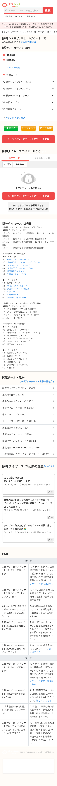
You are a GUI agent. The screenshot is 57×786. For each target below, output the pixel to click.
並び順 (7, 164)
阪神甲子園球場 (28, 42)
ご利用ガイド (30, 16)
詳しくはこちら (43, 700)
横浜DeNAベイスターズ (17, 286)
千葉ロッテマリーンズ (16, 274)
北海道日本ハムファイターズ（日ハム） (24, 262)
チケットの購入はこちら (42, 583)
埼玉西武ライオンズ (15, 271)
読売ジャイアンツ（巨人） (18, 289)
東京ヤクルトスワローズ (17, 297)
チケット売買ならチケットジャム (11, 5)
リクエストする (28, 129)
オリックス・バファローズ (18, 265)
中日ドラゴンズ (14, 291)
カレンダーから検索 (15, 117)
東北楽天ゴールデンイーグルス (20, 268)
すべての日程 (13, 67)
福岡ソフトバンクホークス (18, 259)
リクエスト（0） (42, 158)
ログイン (18, 16)
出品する (11, 128)
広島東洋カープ (13, 294)
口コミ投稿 (46, 128)
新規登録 (8, 16)
